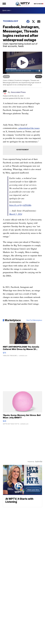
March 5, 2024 (15, 214)
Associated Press (18, 92)
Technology (10, 21)
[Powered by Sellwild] (38, 461)
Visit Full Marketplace (34, 320)
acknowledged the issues (29, 128)
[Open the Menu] (4, 4)
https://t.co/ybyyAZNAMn (20, 205)
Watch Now (38, 3)
